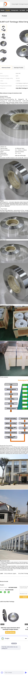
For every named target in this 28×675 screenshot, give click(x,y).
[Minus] (26, 638)
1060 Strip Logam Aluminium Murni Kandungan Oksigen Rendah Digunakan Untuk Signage (10, 629)
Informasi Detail (6, 67)
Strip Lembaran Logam (10, 573)
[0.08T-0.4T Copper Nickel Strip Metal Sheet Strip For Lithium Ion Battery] (3, 36)
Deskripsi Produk (18, 67)
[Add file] (2, 672)
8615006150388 (9, 590)
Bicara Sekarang (10, 632)
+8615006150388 (12, 587)
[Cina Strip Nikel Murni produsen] (5, 4)
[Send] (26, 672)
